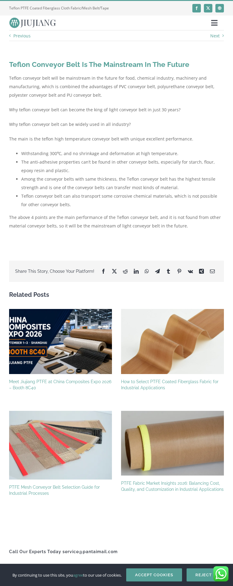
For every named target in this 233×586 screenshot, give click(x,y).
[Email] (212, 271)
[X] (114, 271)
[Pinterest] (179, 271)
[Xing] (201, 271)
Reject (203, 575)
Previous (22, 36)
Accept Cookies (154, 575)
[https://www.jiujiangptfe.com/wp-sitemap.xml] (219, 8)
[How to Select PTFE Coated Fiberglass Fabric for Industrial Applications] (172, 341)
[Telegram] (157, 271)
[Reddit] (125, 271)
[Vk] (190, 271)
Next (215, 36)
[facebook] (196, 8)
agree (78, 575)
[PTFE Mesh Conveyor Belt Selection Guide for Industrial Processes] (60, 445)
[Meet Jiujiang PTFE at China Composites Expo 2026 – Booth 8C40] (60, 341)
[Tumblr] (168, 271)
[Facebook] (103, 271)
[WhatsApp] (147, 271)
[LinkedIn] (136, 271)
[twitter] (208, 8)
